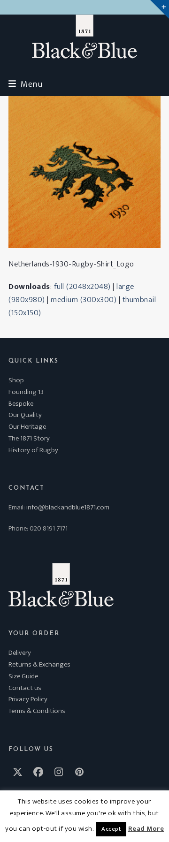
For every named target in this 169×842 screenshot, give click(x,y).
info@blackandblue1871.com (67, 507)
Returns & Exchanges (39, 664)
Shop (16, 380)
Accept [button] (111, 829)
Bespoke (20, 404)
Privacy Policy (27, 699)
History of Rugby (33, 450)
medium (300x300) (83, 299)
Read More (146, 828)
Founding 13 (26, 392)
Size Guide (23, 676)
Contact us (24, 688)
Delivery (19, 653)
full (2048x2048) (82, 286)
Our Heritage (27, 426)
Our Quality (25, 415)
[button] (25, 84)
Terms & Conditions (36, 711)
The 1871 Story (29, 438)
